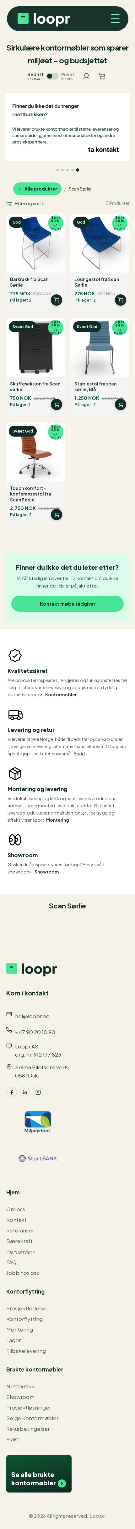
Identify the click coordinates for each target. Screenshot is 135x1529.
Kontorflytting (24, 1318)
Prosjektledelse (26, 1308)
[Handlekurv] (102, 76)
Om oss (15, 1209)
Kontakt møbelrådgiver (67, 604)
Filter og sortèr (30, 203)
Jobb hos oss (22, 1272)
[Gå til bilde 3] (67, 170)
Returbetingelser (28, 1428)
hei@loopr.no (32, 1016)
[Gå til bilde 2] (62, 170)
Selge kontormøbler (32, 1418)
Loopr (97, 1515)
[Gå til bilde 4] (72, 170)
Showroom (47, 871)
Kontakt (16, 1219)
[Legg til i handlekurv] (56, 300)
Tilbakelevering (26, 1350)
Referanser (20, 1230)
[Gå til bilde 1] (57, 170)
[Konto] (86, 76)
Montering (57, 820)
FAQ (11, 1262)
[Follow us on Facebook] (11, 1092)
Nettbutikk (20, 1386)
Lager (13, 1340)
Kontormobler (61, 694)
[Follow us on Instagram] (38, 1092)
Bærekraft (19, 1240)
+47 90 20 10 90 (35, 1031)
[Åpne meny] (113, 18)
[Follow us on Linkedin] (24, 1092)
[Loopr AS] (43, 19)
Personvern (20, 1251)
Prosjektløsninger (28, 1407)
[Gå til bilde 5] (77, 170)
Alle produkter (40, 188)
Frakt (79, 753)
